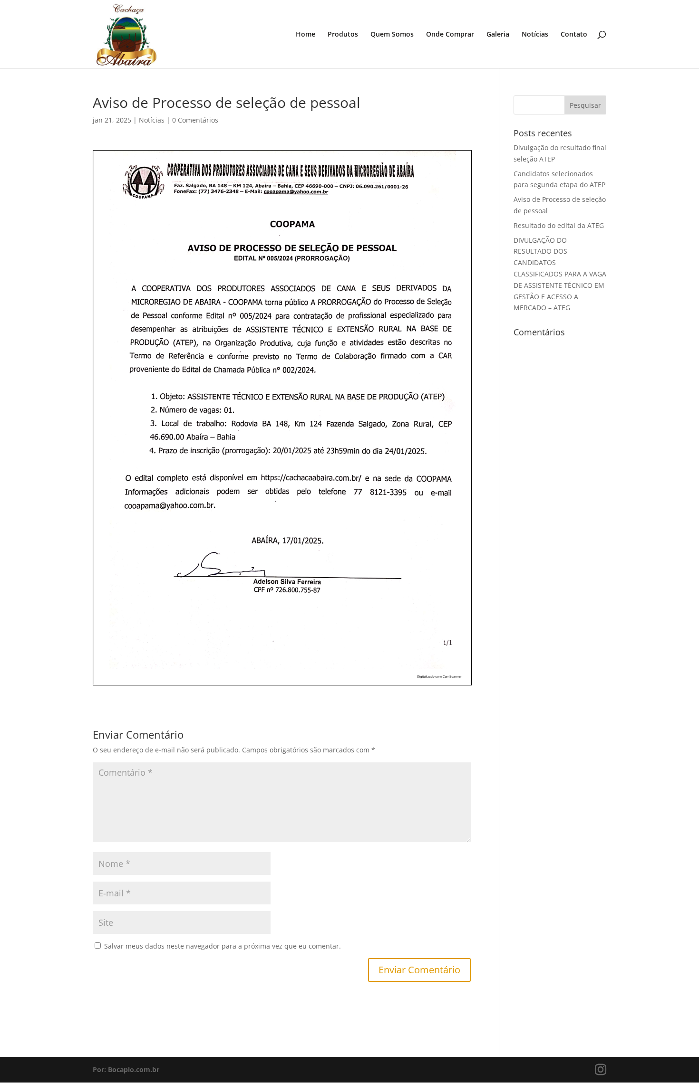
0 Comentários (195, 119)
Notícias (535, 34)
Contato (574, 34)
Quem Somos (392, 34)
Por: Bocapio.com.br (126, 1069)
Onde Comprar (450, 34)
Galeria (497, 34)
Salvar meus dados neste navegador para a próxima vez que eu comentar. (222, 945)
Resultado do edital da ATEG (559, 225)
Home (305, 34)
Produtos (343, 34)
